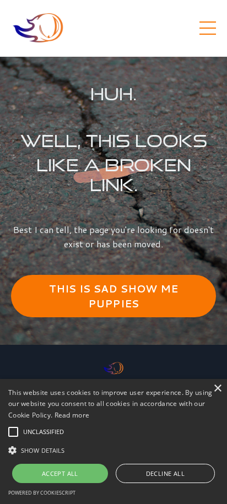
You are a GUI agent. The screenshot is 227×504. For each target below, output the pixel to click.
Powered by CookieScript (41, 492)
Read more (72, 415)
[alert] (113, 441)
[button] (13, 432)
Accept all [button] (60, 473)
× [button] (217, 388)
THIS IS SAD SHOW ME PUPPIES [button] (114, 296)
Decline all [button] (165, 473)
